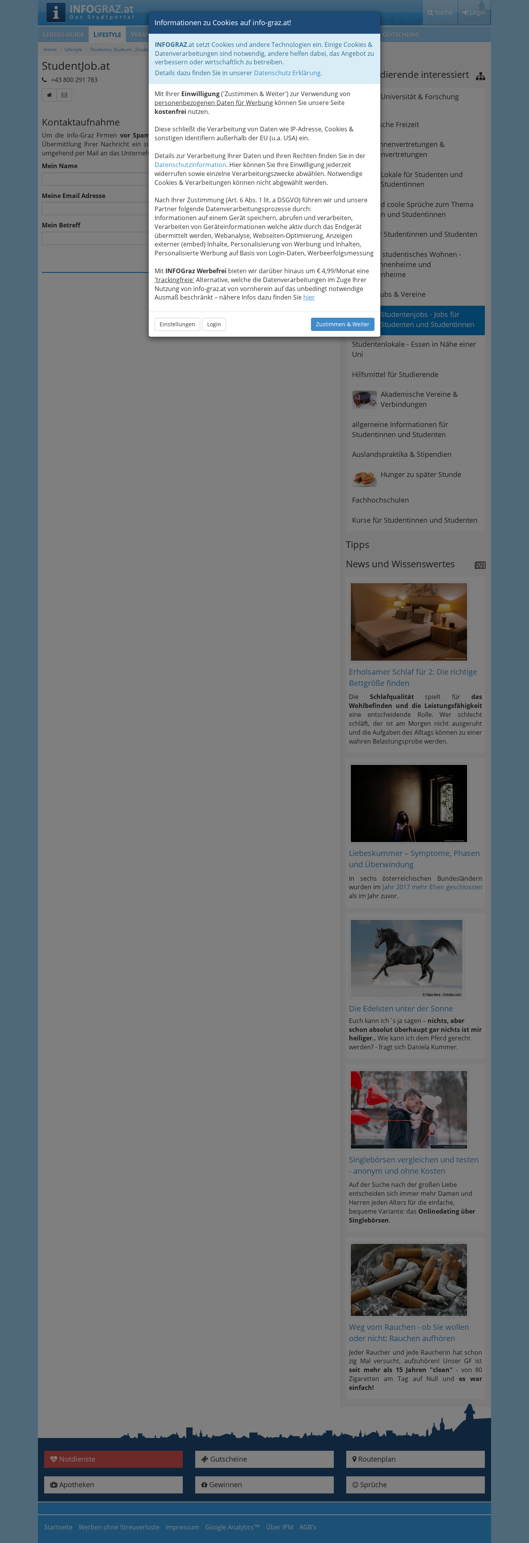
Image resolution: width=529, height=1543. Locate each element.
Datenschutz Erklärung (287, 73)
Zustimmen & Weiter (342, 324)
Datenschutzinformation (190, 164)
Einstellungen (177, 324)
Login (214, 324)
